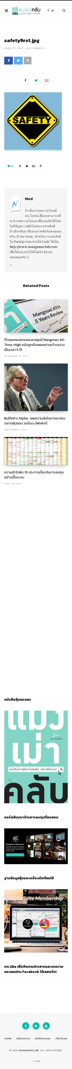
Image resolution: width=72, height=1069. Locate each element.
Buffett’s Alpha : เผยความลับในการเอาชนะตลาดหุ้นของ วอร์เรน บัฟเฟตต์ (34, 421)
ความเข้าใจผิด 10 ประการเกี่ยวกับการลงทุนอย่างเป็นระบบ (34, 475)
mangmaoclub (29, 1050)
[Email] (47, 80)
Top (37, 1061)
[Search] (61, 10)
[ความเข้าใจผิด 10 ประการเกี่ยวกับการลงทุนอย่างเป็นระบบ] (36, 451)
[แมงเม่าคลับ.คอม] (26, 10)
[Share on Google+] (34, 166)
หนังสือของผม (43, 1038)
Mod (29, 198)
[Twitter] (36, 1025)
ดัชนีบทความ (23, 1038)
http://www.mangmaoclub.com (33, 247)
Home (8, 1038)
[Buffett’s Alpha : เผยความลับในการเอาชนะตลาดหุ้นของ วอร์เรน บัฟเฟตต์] (36, 387)
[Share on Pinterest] (41, 166)
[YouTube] (46, 1025)
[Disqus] (36, 535)
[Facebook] (25, 1025)
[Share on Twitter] (18, 61)
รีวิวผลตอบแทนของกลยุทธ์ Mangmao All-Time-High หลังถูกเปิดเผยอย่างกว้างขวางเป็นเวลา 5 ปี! (34, 344)
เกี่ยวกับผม (61, 1038)
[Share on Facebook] (8, 61)
